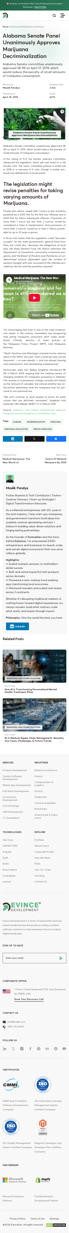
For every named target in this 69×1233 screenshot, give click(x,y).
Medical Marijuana (42, 429)
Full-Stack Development (16, 791)
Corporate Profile (44, 851)
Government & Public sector (46, 816)
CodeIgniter (9, 875)
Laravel (7, 881)
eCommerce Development (10, 798)
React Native (10, 869)
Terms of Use (37, 1218)
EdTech (38, 791)
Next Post (61, 455)
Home (6, 26)
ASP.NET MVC (10, 845)
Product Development (15, 770)
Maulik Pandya (11, 87)
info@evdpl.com (16, 1021)
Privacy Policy (17, 1218)
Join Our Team (42, 869)
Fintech (38, 776)
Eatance (20, 541)
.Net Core (8, 839)
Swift (5, 857)
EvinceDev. (17, 1224)
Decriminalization (36, 422)
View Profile (40, 7)
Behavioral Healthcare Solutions (23, 678)
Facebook (56, 439)
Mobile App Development (17, 785)
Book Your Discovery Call (29, 999)
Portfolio (39, 839)
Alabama (17, 422)
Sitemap (54, 1218)
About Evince (41, 845)
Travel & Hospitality (45, 803)
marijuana (56, 422)
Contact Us (40, 881)
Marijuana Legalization (16, 429)
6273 (52, 97)
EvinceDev (35, 537)
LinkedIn (13, 439)
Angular (7, 851)
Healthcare (40, 796)
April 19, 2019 (10, 97)
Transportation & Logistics (43, 784)
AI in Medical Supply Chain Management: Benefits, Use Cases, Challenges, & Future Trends (34, 739)
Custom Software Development (12, 778)
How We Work (42, 857)
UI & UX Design (11, 805)
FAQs (37, 863)
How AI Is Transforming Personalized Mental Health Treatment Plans (31, 691)
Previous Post (9, 455)
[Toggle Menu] (62, 15)
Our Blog (39, 875)
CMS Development (13, 811)
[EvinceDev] (18, 16)
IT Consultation (11, 817)
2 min (53, 87)
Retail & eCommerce (45, 770)
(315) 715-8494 (16, 1026)
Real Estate (40, 808)
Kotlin (6, 863)
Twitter (34, 439)
